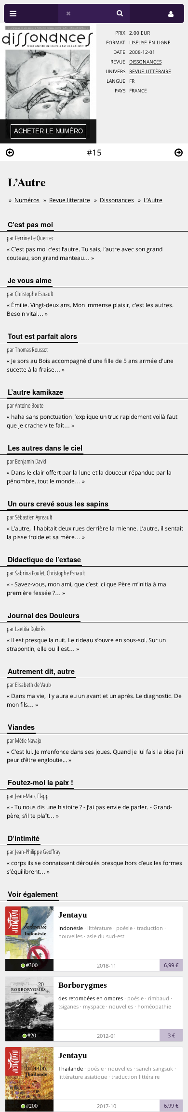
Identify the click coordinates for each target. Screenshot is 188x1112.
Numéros (27, 200)
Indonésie (70, 927)
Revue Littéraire (150, 71)
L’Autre (153, 200)
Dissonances (145, 62)
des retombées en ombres (90, 998)
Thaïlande (70, 1068)
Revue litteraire (69, 200)
